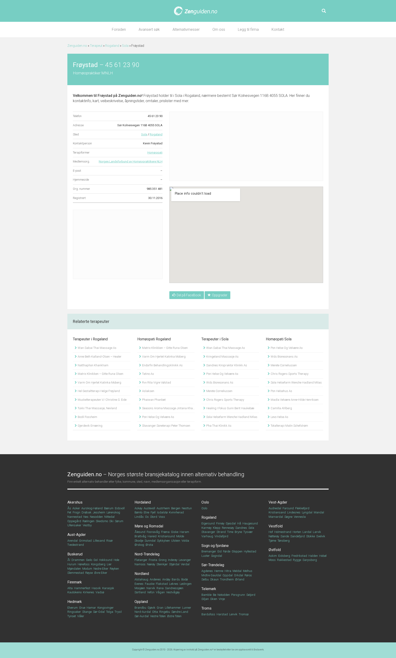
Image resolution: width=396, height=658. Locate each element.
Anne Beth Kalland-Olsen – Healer (99, 356)
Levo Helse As (279, 417)
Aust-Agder (76, 534)
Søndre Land (179, 611)
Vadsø (100, 592)
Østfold (275, 550)
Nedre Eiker (101, 568)
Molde (180, 536)
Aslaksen (147, 391)
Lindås (139, 516)
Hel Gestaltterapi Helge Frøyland (98, 391)
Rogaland (112, 46)
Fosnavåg (153, 532)
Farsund (288, 508)
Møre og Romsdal (149, 526)
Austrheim (163, 508)
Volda (185, 540)
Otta (155, 611)
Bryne (238, 532)
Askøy (138, 508)
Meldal (237, 571)
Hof (271, 532)
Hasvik (96, 588)
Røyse (89, 572)
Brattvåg (140, 536)
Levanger (185, 560)
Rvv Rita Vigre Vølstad (156, 382)
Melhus (247, 571)
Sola (125, 46)
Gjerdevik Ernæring (89, 425)
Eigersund (208, 523)
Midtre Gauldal (211, 575)
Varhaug (207, 536)
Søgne (288, 516)
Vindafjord (221, 536)
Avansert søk (149, 29)
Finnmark (74, 582)
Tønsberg (284, 540)
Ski (111, 521)
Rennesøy (228, 527)
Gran (160, 607)
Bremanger (208, 551)
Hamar (91, 607)
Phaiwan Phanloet (153, 399)
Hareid (152, 536)
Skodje (139, 540)
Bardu (176, 579)
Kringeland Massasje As (222, 356)
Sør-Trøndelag (212, 565)
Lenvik (233, 614)
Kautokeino (74, 592)
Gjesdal (231, 523)
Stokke (310, 536)
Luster (205, 555)
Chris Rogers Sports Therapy (225, 399)
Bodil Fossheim (87, 417)
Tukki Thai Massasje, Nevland (97, 408)
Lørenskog (113, 512)
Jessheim (99, 512)
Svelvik (320, 536)
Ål (68, 560)
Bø (214, 594)
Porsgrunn (238, 594)
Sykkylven (163, 540)
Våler (80, 616)
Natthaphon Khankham (92, 365)
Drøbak (86, 512)
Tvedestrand (75, 544)
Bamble (206, 594)
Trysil (118, 611)
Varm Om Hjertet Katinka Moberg (99, 382)
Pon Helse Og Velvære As (157, 417)
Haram (184, 532)
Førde (226, 551)
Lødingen (186, 583)
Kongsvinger (105, 607)
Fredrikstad (299, 555)
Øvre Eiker (100, 572)
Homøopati (154, 152)
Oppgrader (219, 295)
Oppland (141, 601)
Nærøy (151, 564)
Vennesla (300, 516)
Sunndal (150, 540)
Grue (82, 607)
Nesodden (96, 516)
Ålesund (140, 532)
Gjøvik (151, 607)
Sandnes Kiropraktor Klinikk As (226, 365)
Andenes (155, 579)
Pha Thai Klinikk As (218, 425)
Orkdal (238, 575)
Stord (153, 516)
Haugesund (250, 523)
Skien (213, 599)
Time (230, 532)
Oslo (205, 502)
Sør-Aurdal (142, 616)
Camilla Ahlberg (281, 408)
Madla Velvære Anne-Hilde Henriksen (294, 399)
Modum (87, 568)
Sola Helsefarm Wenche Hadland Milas (231, 417)
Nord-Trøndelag (147, 554)
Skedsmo (102, 521)
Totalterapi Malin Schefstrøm (289, 425)
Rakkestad (284, 560)
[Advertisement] (117, 244)
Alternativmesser (186, 29)
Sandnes (241, 527)
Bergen (175, 508)
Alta (70, 588)
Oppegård (74, 521)
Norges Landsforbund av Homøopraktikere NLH (130, 161)
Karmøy (206, 527)
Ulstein (175, 540)
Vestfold (276, 526)
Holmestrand (282, 532)
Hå (239, 523)
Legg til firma (248, 29)
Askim (273, 555)
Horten (297, 532)
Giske (174, 532)
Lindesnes (293, 512)
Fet (69, 512)
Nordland (142, 573)
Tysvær (248, 532)
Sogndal (216, 555)
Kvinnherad (176, 512)
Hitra (228, 571)
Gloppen (237, 551)
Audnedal (275, 508)
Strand (221, 532)
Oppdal (228, 575)
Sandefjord (297, 536)
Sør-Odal (99, 611)
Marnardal (276, 516)
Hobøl (323, 555)
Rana (160, 588)
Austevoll (149, 508)
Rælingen (88, 521)
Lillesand (99, 540)
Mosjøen (140, 588)
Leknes (173, 583)
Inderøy (172, 560)
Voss (162, 516)
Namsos (140, 564)
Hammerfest (82, 588)
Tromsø (243, 614)
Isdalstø (162, 512)
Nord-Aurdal (143, 611)
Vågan (160, 592)
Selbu (205, 579)
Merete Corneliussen (219, 391)
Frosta (153, 560)
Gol (96, 560)
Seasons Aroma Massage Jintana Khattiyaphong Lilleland (168, 408)
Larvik (317, 532)
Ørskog (139, 544)
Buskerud (74, 554)
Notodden (223, 594)
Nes (85, 516)
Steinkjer (162, 564)
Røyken (114, 568)
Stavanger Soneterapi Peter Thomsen (165, 425)
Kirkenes (88, 592)
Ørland (239, 579)
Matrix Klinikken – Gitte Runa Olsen (100, 373)
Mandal (319, 512)
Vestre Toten (158, 616)
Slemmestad (75, 572)
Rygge (297, 560)
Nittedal (109, 516)
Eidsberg (284, 555)
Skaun (214, 579)
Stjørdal (174, 564)
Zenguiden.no (77, 46)
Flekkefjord (302, 508)
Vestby (87, 525)
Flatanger (141, 560)
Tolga (109, 611)
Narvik (150, 588)
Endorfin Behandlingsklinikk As (162, 365)
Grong (163, 560)
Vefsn (150, 592)
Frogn (76, 512)
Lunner (186, 607)
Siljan (205, 599)
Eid (219, 551)
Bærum (108, 508)
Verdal (185, 564)
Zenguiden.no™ (206, 649)
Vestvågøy (173, 592)
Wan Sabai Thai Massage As (96, 348)
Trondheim (227, 579)
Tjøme (272, 540)
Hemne (218, 571)
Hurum (71, 564)
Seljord (250, 594)
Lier (109, 564)
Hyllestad (250, 551)
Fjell (153, 512)
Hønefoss (84, 564)
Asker (76, 508)
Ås (69, 508)
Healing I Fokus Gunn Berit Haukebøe (230, 408)
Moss (272, 560)
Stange (87, 611)
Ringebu (164, 611)
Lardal (306, 532)
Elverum (72, 607)
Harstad (222, 614)
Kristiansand (277, 512)
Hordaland (143, 502)
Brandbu (140, 607)
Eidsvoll (120, 508)
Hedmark (74, 601)
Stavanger (208, 532)
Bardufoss (208, 614)
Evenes (139, 583)
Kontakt (278, 29)
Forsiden (119, 29)
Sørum (119, 521)
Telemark (208, 589)
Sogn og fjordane (215, 545)
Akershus (74, 502)
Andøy (166, 579)
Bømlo (138, 512)
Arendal (72, 540)
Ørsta (149, 544)
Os (147, 516)
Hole (116, 560)
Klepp (216, 527)
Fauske (149, 583)
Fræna (165, 532)
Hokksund (105, 560)
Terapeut (96, 46)
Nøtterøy (274, 536)
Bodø (184, 579)
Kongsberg (98, 564)
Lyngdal (307, 512)
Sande (284, 536)
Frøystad (105, 95)
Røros (248, 575)
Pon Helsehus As (281, 391)
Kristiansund (166, 536)
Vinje (222, 599)
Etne (146, 512)
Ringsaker (74, 611)
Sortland (140, 592)
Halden (313, 555)
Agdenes (207, 571)
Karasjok (108, 588)
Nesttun (187, 508)
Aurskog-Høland (92, 508)
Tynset (71, 616)
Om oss (218, 29)
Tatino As (147, 373)
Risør (109, 540)
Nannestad (74, 516)
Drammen (78, 560)
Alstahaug (141, 579)
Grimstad (85, 540)
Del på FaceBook (189, 295)
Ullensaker (74, 525)
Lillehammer (173, 607)
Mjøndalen (74, 568)
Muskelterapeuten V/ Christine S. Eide (101, 399)
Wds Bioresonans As (219, 382)
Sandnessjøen (174, 588)
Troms (206, 608)
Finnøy (220, 523)
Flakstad (162, 583)
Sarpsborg (309, 560)
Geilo (89, 560)
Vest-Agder (278, 502)
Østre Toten (174, 616)
